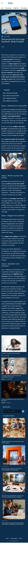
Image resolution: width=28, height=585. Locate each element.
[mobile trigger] (2, 3)
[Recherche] (26, 3)
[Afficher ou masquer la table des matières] (17, 90)
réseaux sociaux (8, 59)
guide (22, 68)
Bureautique (4, 520)
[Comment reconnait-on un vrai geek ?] (14, 343)
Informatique (5, 466)
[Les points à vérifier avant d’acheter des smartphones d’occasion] (14, 366)
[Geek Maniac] (10, 3)
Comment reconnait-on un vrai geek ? (10, 353)
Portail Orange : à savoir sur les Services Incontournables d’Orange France (12, 469)
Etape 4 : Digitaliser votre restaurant (10, 101)
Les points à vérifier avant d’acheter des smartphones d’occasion (11, 376)
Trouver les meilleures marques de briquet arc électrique (12, 399)
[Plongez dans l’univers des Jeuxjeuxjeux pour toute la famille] (14, 428)
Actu (3, 46)
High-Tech (3, 379)
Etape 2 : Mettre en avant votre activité (11, 95)
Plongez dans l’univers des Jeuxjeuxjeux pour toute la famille (13, 442)
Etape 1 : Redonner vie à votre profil (10, 93)
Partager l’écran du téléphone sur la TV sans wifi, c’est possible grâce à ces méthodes (12, 496)
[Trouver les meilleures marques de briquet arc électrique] (14, 389)
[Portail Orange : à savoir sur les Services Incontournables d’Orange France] (14, 455)
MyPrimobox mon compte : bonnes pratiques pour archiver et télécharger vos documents (13, 523)
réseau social (13, 64)
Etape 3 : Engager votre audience (9, 98)
